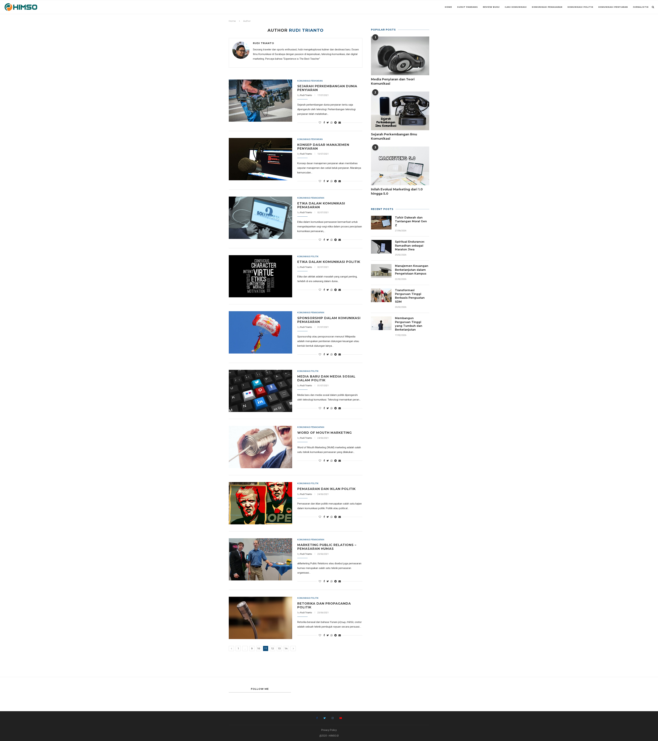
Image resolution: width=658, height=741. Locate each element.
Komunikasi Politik (580, 7)
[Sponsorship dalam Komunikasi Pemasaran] (260, 332)
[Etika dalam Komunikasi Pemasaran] (260, 218)
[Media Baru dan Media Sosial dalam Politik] (260, 391)
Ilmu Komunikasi (516, 7)
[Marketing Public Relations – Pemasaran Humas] (260, 559)
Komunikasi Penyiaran (613, 7)
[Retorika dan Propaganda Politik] (260, 618)
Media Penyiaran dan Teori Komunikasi (393, 81)
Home (448, 7)
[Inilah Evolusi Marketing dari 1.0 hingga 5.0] (400, 166)
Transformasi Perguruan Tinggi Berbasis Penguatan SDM (410, 296)
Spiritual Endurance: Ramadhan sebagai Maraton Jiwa (410, 245)
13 (279, 648)
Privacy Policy (329, 730)
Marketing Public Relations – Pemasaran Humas (326, 547)
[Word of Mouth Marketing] (260, 447)
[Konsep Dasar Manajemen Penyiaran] (260, 159)
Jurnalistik (641, 7)
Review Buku (491, 7)
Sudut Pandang (467, 7)
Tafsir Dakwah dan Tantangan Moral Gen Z (411, 221)
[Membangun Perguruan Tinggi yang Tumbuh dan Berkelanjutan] (381, 323)
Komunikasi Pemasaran (547, 7)
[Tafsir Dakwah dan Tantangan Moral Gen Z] (381, 222)
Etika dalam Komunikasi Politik (328, 262)
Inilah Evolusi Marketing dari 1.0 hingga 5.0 (397, 191)
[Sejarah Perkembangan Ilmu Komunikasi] (400, 111)
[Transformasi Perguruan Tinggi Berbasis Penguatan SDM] (381, 295)
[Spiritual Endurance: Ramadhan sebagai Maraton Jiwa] (381, 247)
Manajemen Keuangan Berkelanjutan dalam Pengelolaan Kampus (411, 269)
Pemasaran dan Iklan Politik (326, 489)
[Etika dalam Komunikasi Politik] (260, 276)
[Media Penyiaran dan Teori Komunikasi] (400, 56)
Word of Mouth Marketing (324, 433)
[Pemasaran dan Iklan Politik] (260, 503)
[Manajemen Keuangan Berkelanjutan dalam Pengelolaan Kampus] (381, 271)
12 (272, 648)
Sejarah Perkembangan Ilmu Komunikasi (394, 136)
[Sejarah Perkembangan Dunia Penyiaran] (260, 101)
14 (286, 648)
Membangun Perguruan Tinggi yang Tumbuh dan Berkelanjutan (408, 324)
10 (258, 648)
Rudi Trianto (263, 43)
